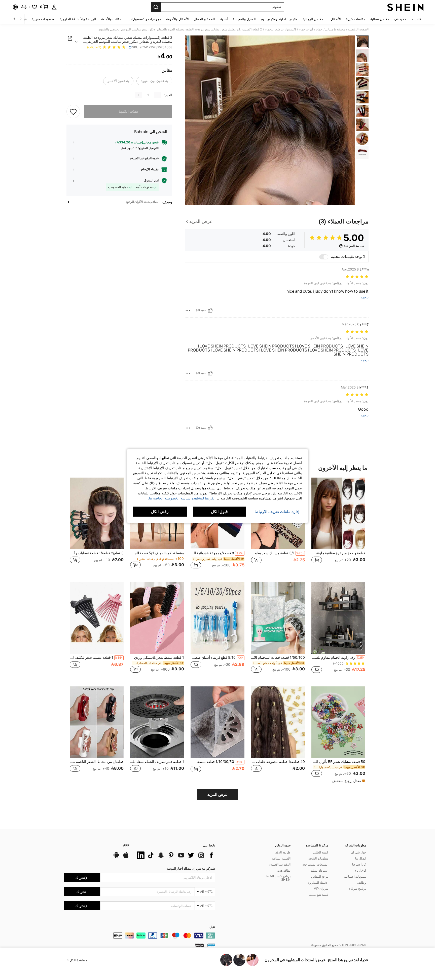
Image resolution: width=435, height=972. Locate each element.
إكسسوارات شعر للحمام (280, 29)
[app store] (125, 857)
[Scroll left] (20, 19)
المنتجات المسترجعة (315, 864)
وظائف (361, 882)
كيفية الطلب (320, 852)
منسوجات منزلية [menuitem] (43, 19)
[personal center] (54, 7)
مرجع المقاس (319, 876)
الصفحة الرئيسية (358, 29)
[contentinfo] (139, 935)
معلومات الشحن (318, 858)
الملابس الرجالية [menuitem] (314, 19)
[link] (44, 7)
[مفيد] (210, 310)
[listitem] (338, 526)
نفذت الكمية (128, 111)
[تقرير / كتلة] (188, 310)
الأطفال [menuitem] (336, 19)
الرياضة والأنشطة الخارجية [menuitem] (78, 19)
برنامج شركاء (357, 888)
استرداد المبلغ (319, 870)
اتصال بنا (360, 858)
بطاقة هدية (284, 870)
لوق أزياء (360, 870)
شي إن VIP (321, 888)
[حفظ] (73, 111)
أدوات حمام (306, 29)
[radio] (154, 81)
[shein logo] (405, 7)
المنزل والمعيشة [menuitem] (244, 19)
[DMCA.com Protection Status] (199, 945)
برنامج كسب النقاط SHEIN (278, 877)
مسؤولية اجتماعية (355, 876)
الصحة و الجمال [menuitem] (204, 19)
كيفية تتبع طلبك (318, 895)
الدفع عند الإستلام (280, 864)
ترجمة (365, 297)
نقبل (212, 927)
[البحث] (156, 7)
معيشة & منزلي (335, 29)
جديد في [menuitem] (400, 19)
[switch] (323, 256)
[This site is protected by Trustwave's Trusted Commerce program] (211, 945)
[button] (24, 7)
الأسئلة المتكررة (318, 882)
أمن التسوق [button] (151, 180)
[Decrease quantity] (157, 95)
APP (126, 845)
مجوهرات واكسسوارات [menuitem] (145, 19)
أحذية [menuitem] (224, 19)
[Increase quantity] (138, 95)
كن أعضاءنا (359, 864)
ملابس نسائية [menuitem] (379, 19)
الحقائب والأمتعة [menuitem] (112, 19)
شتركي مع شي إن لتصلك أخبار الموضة (191, 868)
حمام (319, 29)
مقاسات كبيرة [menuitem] (355, 19)
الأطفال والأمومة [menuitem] (177, 19)
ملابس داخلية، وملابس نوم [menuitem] (279, 19)
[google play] (116, 857)
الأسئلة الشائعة (281, 858)
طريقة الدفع (283, 852)
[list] (174, 855)
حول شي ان (358, 852)
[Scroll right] (14, 19)
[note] (348, 780)
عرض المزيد (217, 794)
